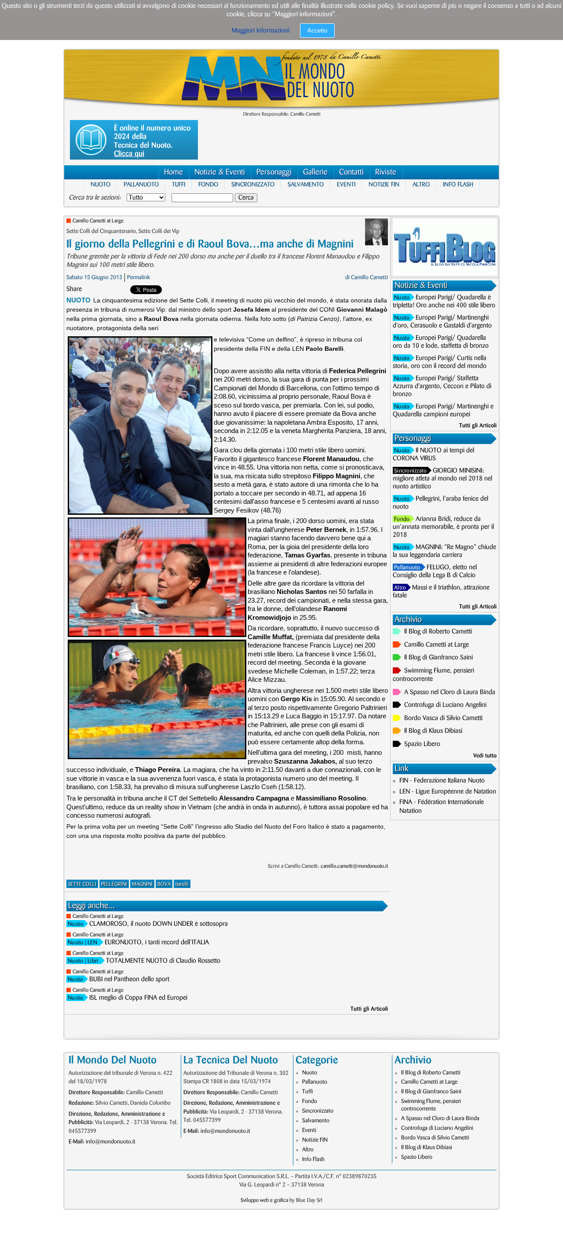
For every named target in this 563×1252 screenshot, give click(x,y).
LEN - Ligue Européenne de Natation (447, 792)
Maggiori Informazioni (260, 31)
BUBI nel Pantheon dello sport (129, 979)
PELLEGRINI (114, 884)
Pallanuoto (141, 184)
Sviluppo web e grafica (264, 1200)
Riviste (385, 172)
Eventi (346, 184)
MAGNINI (142, 884)
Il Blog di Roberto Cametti (438, 632)
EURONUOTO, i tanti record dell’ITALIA (157, 942)
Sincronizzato (252, 184)
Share (74, 289)
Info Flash (458, 184)
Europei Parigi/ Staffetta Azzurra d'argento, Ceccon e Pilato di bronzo (442, 386)
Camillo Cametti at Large (98, 220)
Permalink (138, 277)
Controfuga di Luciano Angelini (445, 705)
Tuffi (178, 184)
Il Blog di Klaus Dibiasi (433, 731)
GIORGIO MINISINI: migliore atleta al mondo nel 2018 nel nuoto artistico (442, 479)
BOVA (164, 884)
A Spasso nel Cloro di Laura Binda (449, 692)
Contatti (351, 172)
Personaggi (274, 172)
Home (173, 172)
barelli (182, 884)
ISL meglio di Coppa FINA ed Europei (138, 998)
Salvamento (306, 184)
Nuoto (100, 184)
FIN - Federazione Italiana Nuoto (442, 781)
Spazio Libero (422, 744)
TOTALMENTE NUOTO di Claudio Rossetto (163, 961)
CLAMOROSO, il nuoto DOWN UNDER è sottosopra (158, 924)
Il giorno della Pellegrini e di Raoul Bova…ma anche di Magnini (210, 244)
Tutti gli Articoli (369, 1009)
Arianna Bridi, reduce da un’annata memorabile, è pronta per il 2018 (443, 527)
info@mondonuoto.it (110, 1141)
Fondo (208, 184)
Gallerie (315, 172)
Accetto (317, 30)
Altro (421, 184)
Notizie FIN (384, 184)
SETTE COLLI (82, 884)
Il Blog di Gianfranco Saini (438, 658)
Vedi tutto (485, 755)
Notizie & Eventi (219, 172)
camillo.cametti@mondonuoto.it (354, 866)
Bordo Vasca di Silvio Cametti (443, 718)
